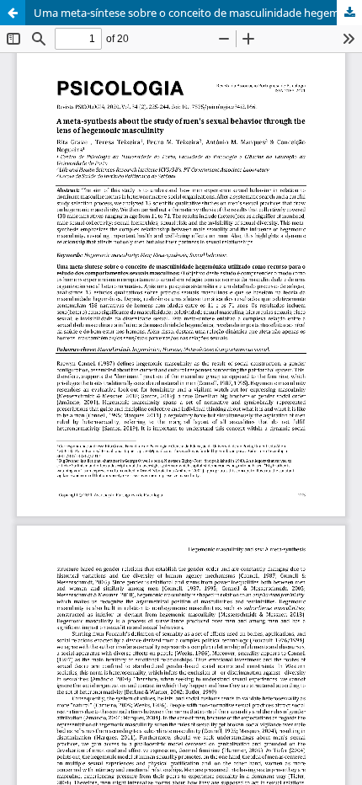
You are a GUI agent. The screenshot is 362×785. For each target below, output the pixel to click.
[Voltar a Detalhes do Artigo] (12, 12)
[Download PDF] (349, 12)
